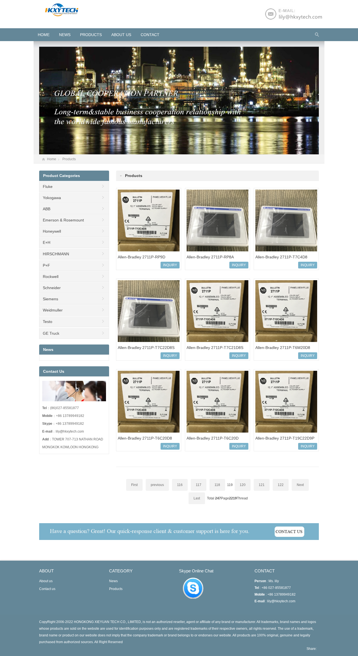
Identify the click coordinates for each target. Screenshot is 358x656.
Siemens (50, 299)
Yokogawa (52, 197)
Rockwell (50, 276)
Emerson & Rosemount (63, 220)
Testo (47, 321)
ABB (46, 209)
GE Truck (51, 333)
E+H (46, 242)
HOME (44, 34)
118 (217, 485)
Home (51, 159)
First (134, 485)
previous (157, 485)
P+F (46, 265)
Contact (150, 34)
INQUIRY (170, 265)
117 (198, 485)
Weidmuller (53, 310)
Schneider (52, 287)
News (64, 34)
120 (243, 485)
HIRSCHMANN (56, 254)
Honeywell (52, 231)
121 (262, 485)
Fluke (48, 186)
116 (180, 485)
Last (197, 498)
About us (121, 34)
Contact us (47, 589)
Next (300, 485)
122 (281, 485)
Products (91, 34)
